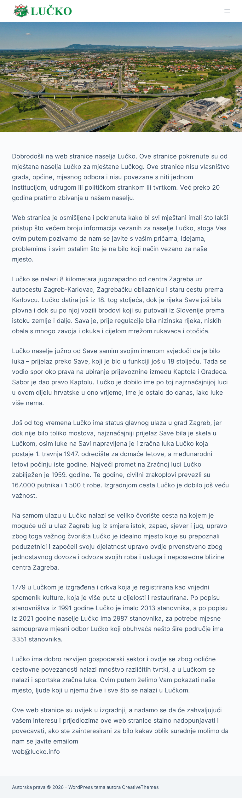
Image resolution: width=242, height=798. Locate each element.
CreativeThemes (140, 787)
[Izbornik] (227, 11)
